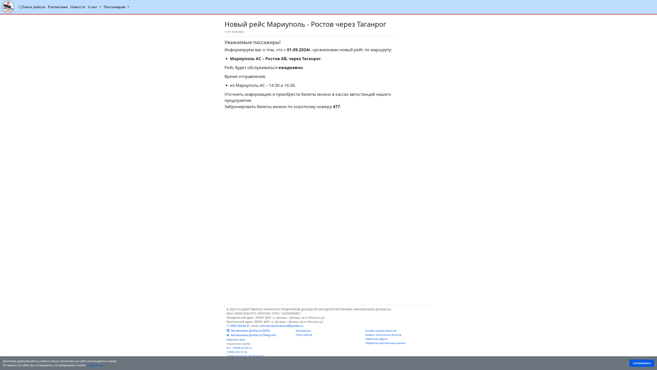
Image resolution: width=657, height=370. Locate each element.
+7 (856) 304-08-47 (238, 326)
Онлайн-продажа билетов (380, 330)
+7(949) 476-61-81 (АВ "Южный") (245, 356)
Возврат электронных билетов (383, 334)
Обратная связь (236, 339)
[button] (94, 7)
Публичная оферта (376, 339)
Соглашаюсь (642, 363)
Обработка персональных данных (385, 343)
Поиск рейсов (304, 334)
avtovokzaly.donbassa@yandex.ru (281, 326)
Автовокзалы (303, 330)
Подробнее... (95, 365)
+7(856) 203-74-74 (237, 352)
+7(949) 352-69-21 (242, 347)
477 (229, 347)
